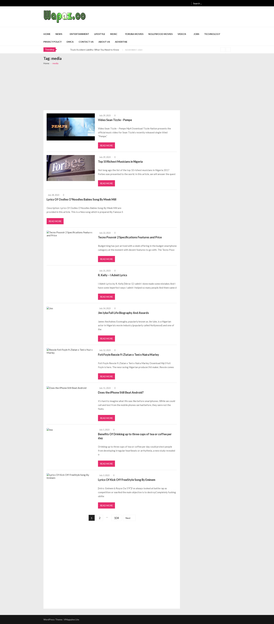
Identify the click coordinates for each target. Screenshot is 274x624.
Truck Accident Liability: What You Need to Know (94, 49)
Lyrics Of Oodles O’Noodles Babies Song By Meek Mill (81, 199)
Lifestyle (99, 34)
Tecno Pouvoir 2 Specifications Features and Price (130, 237)
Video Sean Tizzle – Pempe (115, 120)
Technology (212, 34)
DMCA (70, 41)
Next (128, 518)
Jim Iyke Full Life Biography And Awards (123, 313)
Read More (106, 145)
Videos (182, 34)
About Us (104, 41)
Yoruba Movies (134, 34)
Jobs (196, 34)
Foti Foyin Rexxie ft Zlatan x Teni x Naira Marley (128, 354)
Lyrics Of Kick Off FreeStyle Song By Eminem (126, 479)
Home (46, 34)
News (58, 34)
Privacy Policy (52, 41)
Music (113, 34)
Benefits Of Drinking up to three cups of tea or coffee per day (135, 436)
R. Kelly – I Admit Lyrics (112, 275)
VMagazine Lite (71, 619)
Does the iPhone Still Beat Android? (121, 392)
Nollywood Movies (160, 34)
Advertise (121, 41)
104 (116, 518)
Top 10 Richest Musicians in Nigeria (120, 161)
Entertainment (79, 34)
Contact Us (86, 41)
